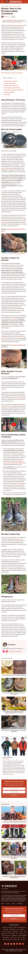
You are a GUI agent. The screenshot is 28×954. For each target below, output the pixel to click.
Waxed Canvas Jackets (7, 939)
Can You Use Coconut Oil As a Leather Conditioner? (14, 675)
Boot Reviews (12, 929)
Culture (21, 931)
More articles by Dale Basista (15, 651)
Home (2, 6)
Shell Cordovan (22, 397)
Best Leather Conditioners (17, 345)
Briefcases (22, 929)
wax (19, 539)
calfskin (14, 319)
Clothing (3, 931)
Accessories (4, 927)
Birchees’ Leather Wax (9, 92)
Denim (25, 931)
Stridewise (12, 949)
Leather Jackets (6, 937)
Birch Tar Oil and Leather (9, 83)
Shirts (19, 937)
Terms (24, 949)
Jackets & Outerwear (6, 935)
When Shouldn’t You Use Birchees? (12, 87)
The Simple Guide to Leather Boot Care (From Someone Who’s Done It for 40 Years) (14, 712)
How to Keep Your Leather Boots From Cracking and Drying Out (14, 731)
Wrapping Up (7, 94)
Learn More (11, 774)
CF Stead (15, 307)
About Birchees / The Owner (10, 81)
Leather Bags (14, 935)
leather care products (17, 25)
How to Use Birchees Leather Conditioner (14, 90)
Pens (16, 937)
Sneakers (23, 937)
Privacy (6, 950)
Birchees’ (15, 539)
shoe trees (18, 483)
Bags (15, 927)
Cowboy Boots (15, 931)
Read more (22, 900)
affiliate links (14, 20)
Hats (26, 933)
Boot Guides (6, 929)
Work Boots (23, 939)
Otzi (23, 217)
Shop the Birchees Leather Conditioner (12, 73)
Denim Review (12, 933)
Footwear (7, 6)
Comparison (8, 931)
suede (9, 394)
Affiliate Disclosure (13, 950)
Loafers (11, 937)
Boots (10, 6)
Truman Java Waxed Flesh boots (19, 253)
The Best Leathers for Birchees (11, 85)
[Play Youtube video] (14, 63)
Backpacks (11, 927)
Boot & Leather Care (21, 927)
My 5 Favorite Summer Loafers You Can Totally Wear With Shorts (14, 857)
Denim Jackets (4, 933)
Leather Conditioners (16, 6)
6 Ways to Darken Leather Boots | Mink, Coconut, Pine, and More (14, 693)
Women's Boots (16, 939)
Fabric (17, 933)
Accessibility (20, 950)
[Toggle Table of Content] (14, 78)
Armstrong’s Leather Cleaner (18, 463)
